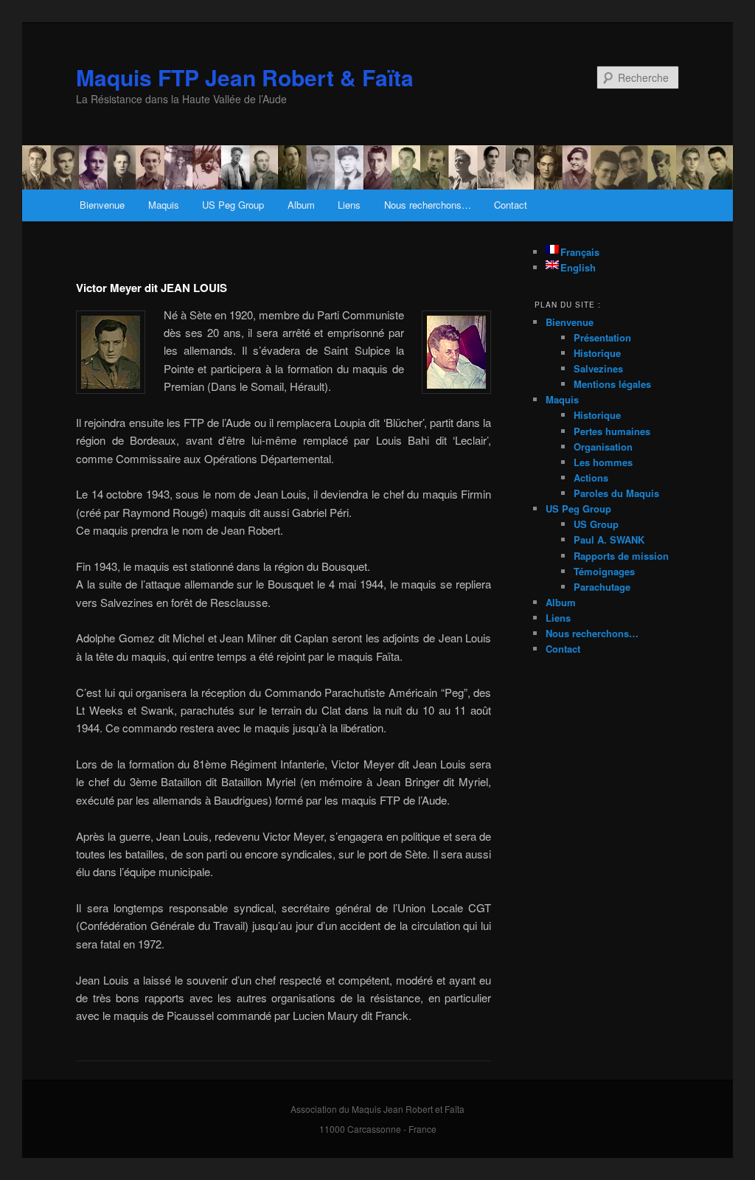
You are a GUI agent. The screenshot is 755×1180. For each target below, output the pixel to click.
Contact (510, 205)
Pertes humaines (612, 431)
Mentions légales (612, 384)
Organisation (603, 447)
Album (301, 205)
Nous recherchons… (427, 205)
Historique (597, 353)
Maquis (163, 205)
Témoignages (604, 571)
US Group (596, 524)
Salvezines (598, 368)
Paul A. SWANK (609, 539)
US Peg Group (233, 205)
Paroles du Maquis (616, 493)
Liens (349, 205)
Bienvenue (102, 205)
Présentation (602, 337)
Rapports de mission (621, 556)
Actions (591, 478)
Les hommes (603, 462)
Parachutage (602, 587)
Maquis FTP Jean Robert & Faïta (245, 77)
